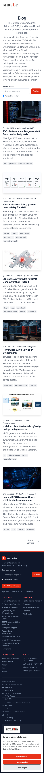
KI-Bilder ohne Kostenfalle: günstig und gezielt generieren (22, 428)
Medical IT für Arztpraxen (11, 640)
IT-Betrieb (33, 385)
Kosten (24, 455)
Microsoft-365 (21, 237)
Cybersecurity (32, 276)
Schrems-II (32, 312)
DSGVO (6, 308)
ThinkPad (20, 529)
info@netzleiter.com (30, 667)
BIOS (13, 529)
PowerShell (8, 385)
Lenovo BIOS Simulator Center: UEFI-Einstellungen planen (19, 498)
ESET (12, 308)
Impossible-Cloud (10, 241)
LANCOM (22, 312)
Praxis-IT (12, 163)
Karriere (5, 665)
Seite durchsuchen (8, 570)
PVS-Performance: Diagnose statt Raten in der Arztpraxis (21, 133)
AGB (22, 592)
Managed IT (31, 347)
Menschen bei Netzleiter (11, 658)
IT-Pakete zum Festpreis (10, 604)
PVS (5, 163)
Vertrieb (32, 664)
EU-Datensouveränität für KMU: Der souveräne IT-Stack (20, 280)
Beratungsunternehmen (31, 607)
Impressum (5, 592)
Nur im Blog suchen (12, 96)
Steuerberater (28, 604)
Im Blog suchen (8, 86)
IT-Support (30, 529)
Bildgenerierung (14, 455)
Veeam (6, 233)
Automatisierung (21, 385)
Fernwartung (30, 592)
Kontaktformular (29, 80)
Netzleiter (12, 558)
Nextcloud (21, 308)
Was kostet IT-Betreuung (11, 607)
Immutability (24, 233)
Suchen (36, 91)
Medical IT (30, 128)
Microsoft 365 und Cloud (11, 637)
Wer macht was (7, 662)
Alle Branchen (28, 614)
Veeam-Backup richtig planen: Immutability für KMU (19, 206)
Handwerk (27, 611)
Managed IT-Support (9, 628)
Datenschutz (15, 592)
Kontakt (4, 671)
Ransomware (8, 237)
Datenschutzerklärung (11, 749)
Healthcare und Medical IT (32, 601)
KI (4, 455)
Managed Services (25, 163)
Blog (3, 668)
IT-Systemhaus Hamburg (11, 601)
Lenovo (6, 529)
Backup (14, 233)
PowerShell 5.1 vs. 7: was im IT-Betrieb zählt (20, 351)
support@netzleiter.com (31, 670)
